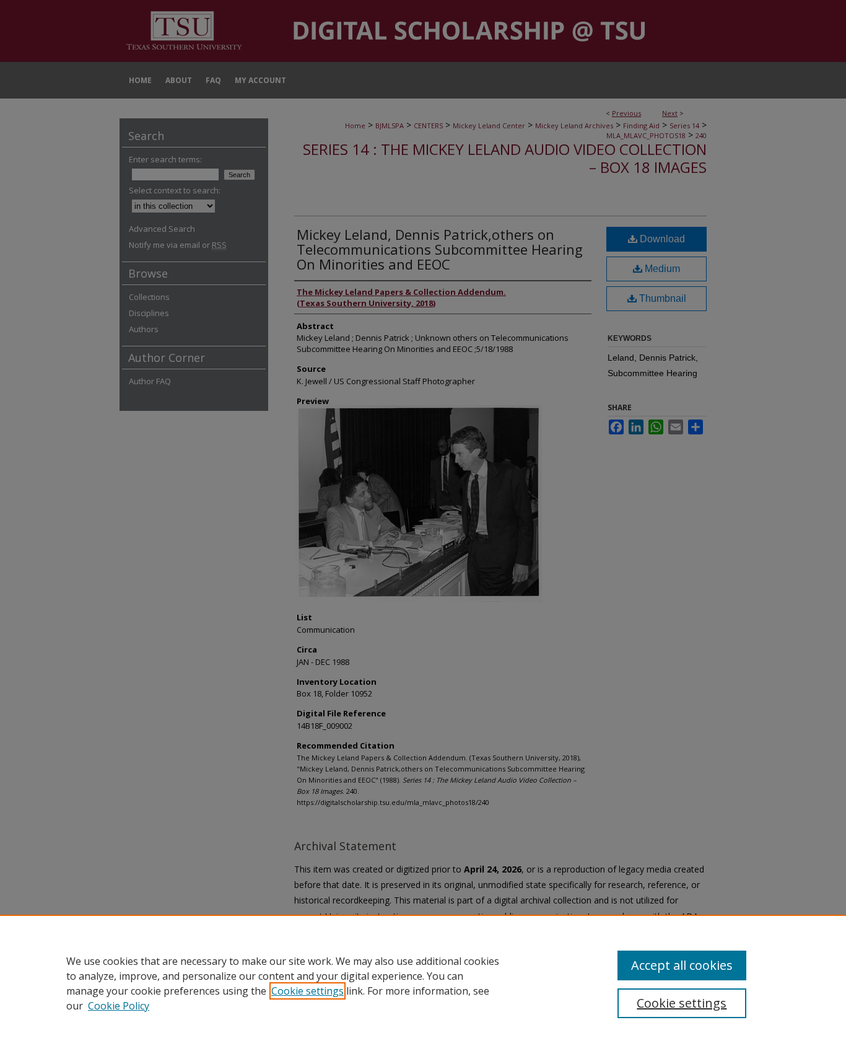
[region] (423, 983)
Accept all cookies (682, 965)
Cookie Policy (118, 1006)
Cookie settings (307, 991)
